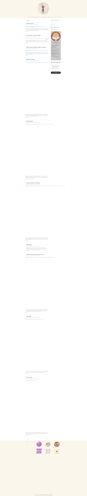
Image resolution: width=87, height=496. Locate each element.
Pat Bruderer (29, 244)
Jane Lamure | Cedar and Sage (33, 35)
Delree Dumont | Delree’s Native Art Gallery (36, 47)
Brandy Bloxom (29, 121)
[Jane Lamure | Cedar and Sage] (35, 38)
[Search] (60, 17)
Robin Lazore (29, 377)
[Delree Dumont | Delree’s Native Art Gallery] (37, 50)
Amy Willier (28, 316)
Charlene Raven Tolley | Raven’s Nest (34, 254)
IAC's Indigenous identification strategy (55, 72)
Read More (27, 31)
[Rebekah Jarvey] (37, 26)
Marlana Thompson (30, 59)
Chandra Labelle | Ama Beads (33, 182)
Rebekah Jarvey (30, 23)
